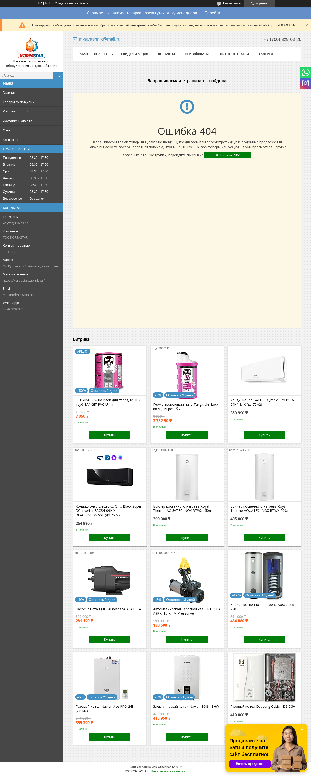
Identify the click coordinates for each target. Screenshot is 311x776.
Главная (9, 92)
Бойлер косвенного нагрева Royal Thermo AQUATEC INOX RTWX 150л (182, 508)
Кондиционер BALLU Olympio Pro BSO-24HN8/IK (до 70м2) (262, 402)
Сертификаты (197, 54)
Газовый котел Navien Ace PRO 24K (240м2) (105, 708)
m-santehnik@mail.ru (18, 295)
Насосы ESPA (230, 155)
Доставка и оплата (17, 121)
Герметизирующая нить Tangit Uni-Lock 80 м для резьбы (185, 406)
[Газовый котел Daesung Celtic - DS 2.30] (264, 677)
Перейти (212, 13)
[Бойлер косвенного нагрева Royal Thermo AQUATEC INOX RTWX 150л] (187, 477)
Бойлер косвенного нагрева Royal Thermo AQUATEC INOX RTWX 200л (259, 508)
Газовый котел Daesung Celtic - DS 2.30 (262, 706)
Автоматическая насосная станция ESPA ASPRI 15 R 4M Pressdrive (187, 611)
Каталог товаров (16, 111)
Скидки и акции (134, 54)
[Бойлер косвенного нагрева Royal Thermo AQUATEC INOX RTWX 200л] (264, 477)
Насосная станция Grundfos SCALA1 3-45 (109, 609)
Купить (109, 435)
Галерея (266, 54)
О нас (7, 130)
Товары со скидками (19, 102)
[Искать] (58, 75)
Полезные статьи (234, 54)
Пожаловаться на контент (169, 771)
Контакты (10, 140)
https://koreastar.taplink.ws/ (24, 280)
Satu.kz (177, 767)
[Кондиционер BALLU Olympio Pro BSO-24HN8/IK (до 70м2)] (264, 371)
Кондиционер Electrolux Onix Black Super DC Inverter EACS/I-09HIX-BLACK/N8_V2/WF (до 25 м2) (108, 510)
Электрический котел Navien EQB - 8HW (186, 706)
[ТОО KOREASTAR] (32, 47)
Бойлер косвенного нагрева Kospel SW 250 (262, 607)
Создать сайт (64, 3)
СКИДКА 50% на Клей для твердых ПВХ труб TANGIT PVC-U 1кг (108, 402)
